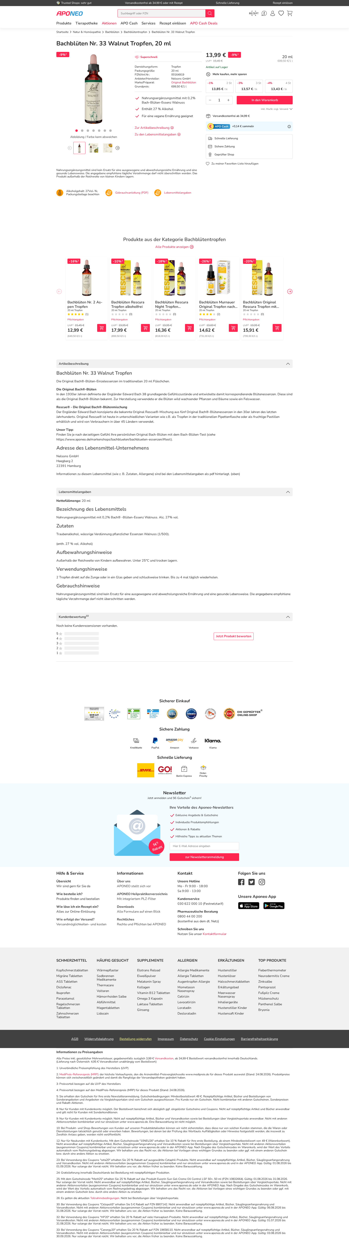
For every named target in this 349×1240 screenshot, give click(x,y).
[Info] (289, 126)
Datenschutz (189, 1039)
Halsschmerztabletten (234, 981)
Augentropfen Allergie (194, 981)
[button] (109, 23)
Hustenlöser (227, 976)
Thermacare (105, 985)
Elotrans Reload (148, 970)
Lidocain (103, 1013)
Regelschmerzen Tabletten (68, 1006)
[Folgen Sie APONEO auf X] (251, 881)
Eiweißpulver (146, 976)
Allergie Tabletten (191, 976)
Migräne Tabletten (69, 976)
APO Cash (129, 23)
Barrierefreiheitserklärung (259, 1039)
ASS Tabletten (66, 981)
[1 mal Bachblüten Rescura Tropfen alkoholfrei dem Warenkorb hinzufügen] (145, 328)
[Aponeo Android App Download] (274, 905)
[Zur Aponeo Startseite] (69, 13)
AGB (74, 1039)
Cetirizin (183, 996)
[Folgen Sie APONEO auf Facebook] (241, 881)
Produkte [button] (63, 23)
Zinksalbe (265, 981)
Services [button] (149, 23)
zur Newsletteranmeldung (204, 857)
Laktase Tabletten (150, 1004)
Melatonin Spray (149, 981)
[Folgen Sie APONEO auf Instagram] (262, 881)
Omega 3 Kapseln (150, 998)
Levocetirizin (187, 1002)
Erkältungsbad (228, 987)
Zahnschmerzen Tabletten (67, 1015)
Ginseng (143, 1010)
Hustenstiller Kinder (232, 1008)
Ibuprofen (63, 993)
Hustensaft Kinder (231, 1013)
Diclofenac (63, 987)
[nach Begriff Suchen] (209, 13)
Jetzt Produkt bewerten (233, 636)
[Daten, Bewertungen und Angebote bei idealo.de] (191, 713)
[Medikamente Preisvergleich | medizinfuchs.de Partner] (210, 713)
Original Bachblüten (183, 82)
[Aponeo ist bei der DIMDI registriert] (133, 713)
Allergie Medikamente (193, 970)
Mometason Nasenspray (186, 989)
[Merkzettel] (281, 13)
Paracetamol (65, 998)
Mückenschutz (268, 998)
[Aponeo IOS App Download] (248, 905)
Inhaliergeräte (228, 1002)
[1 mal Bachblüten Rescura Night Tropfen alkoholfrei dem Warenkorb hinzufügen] (189, 328)
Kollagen (143, 987)
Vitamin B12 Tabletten (153, 993)
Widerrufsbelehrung (99, 1039)
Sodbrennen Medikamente (106, 978)
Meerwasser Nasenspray (226, 995)
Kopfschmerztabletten (72, 970)
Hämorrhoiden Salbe (111, 996)
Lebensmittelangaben (75, 492)
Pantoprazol (267, 987)
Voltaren (103, 991)
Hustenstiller (227, 970)
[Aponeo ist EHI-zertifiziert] (114, 713)
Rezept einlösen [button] (173, 23)
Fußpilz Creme (268, 993)
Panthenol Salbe (270, 1004)
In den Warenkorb (265, 100)
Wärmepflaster (108, 970)
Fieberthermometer (272, 970)
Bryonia (263, 1010)
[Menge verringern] (210, 100)
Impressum (166, 1039)
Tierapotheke (87, 23)
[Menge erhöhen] (228, 100)
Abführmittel (106, 1002)
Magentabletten (108, 1008)
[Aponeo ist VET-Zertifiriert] (153, 713)
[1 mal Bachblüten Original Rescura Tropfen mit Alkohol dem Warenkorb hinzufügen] (277, 328)
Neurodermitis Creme (273, 976)
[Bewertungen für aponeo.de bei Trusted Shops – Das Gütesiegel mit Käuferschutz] (94, 714)
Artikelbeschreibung (73, 364)
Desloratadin (187, 1013)
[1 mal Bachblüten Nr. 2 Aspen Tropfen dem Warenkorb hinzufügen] (101, 328)
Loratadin (184, 1008)
